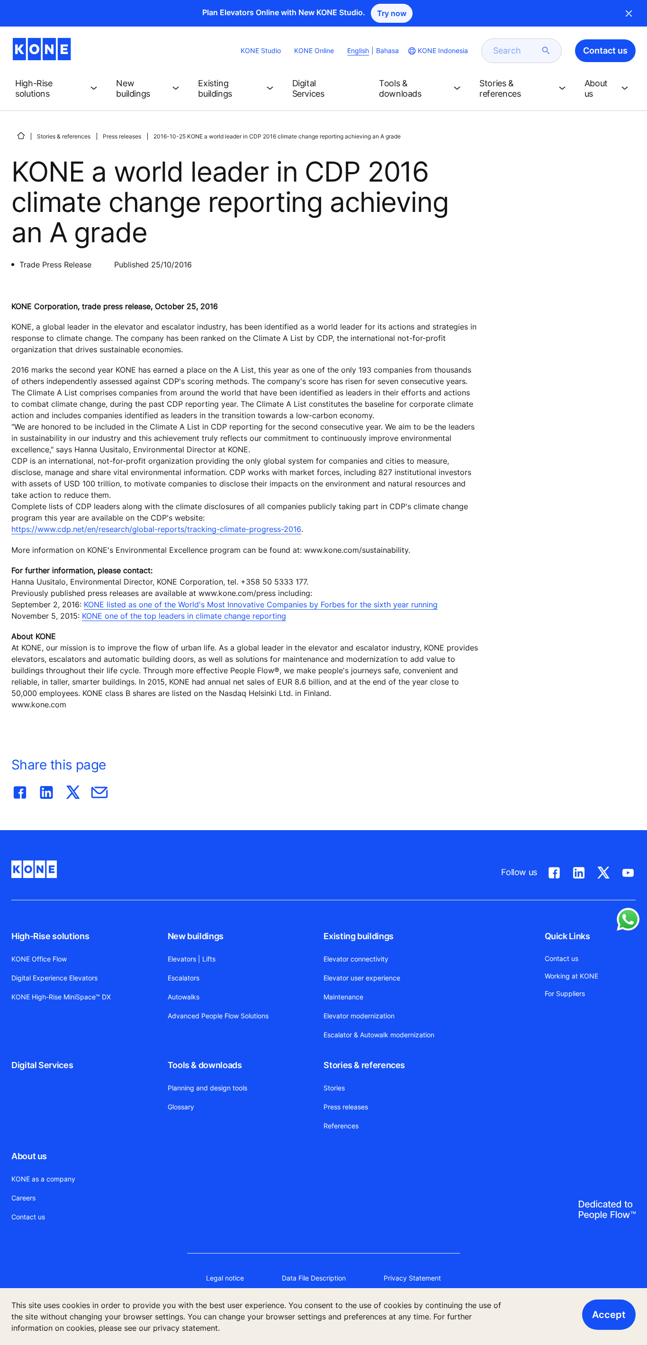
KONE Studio (261, 50)
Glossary (181, 1107)
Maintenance (343, 997)
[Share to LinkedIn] (46, 790)
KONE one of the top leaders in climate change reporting (184, 616)
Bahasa (387, 50)
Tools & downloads (205, 1065)
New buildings (196, 936)
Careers (23, 1198)
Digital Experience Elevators (54, 978)
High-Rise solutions (50, 936)
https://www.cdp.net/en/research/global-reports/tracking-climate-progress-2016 (156, 529)
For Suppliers (565, 993)
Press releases (122, 136)
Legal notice (225, 1278)
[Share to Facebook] (19, 790)
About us (29, 1156)
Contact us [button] (605, 50)
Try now (391, 13)
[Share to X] (72, 790)
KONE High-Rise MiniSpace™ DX (61, 997)
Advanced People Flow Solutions (218, 1016)
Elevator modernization (359, 1016)
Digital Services (42, 1065)
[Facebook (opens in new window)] (554, 870)
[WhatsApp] (628, 919)
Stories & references (63, 136)
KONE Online (314, 50)
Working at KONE (571, 976)
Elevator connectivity (356, 959)
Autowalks (183, 997)
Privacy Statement (412, 1278)
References (341, 1126)
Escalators (183, 978)
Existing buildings (359, 936)
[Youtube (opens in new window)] (628, 870)
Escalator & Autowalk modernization (379, 1035)
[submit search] (546, 51)
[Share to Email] (99, 790)
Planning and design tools (207, 1088)
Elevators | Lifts (192, 959)
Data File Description (314, 1278)
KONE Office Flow (39, 959)
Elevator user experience (362, 978)
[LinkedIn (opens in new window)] (578, 870)
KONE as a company (43, 1179)
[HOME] (21, 135)
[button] (58, 88)
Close (629, 13)
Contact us (28, 1217)
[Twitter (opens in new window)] (603, 870)
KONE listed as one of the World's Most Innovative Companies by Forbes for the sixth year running (261, 604)
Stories (334, 1088)
